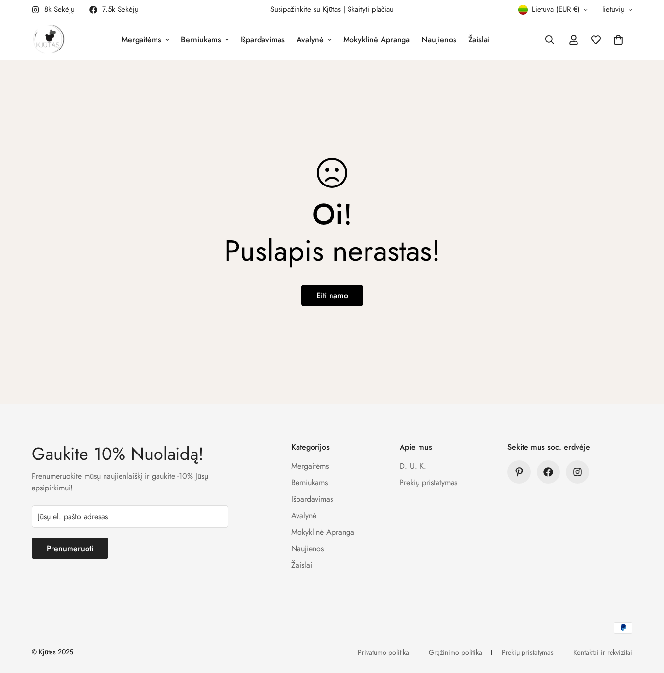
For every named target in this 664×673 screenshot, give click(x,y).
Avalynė (310, 39)
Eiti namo (332, 295)
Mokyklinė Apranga (376, 39)
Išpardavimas (263, 39)
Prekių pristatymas (428, 482)
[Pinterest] (519, 472)
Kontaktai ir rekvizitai (602, 652)
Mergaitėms (141, 39)
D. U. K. (413, 465)
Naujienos (438, 39)
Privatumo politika (383, 652)
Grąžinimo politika (455, 652)
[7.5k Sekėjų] (548, 472)
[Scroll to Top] (645, 620)
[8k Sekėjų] (577, 472)
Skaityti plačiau (371, 9)
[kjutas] (49, 39)
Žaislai (478, 39)
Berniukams (201, 39)
